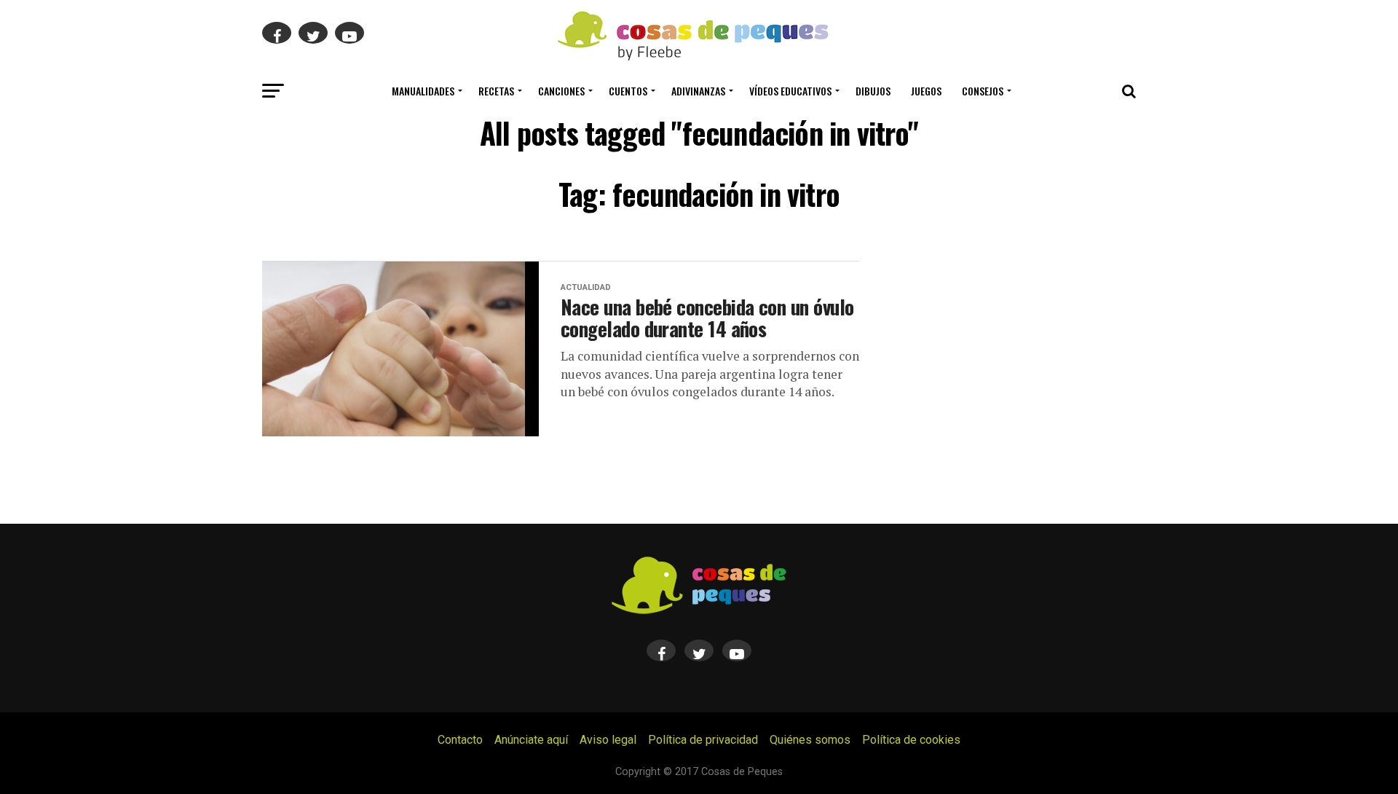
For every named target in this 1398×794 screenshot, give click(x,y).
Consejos (982, 90)
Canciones (561, 90)
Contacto (460, 740)
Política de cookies (911, 740)
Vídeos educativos (790, 90)
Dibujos (873, 90)
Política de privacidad (703, 740)
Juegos (926, 90)
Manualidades (423, 90)
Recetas (496, 90)
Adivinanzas (698, 90)
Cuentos (628, 90)
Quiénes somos (810, 740)
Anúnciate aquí (531, 740)
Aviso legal (608, 740)
